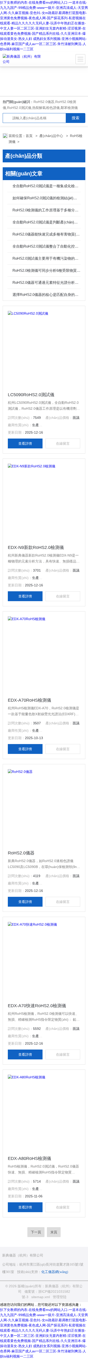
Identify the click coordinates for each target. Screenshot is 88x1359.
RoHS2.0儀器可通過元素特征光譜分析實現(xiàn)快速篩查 (46, 282)
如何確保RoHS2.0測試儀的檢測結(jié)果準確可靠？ (46, 198)
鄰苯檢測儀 (69, 108)
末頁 (53, 1232)
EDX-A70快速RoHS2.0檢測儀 (37, 1005)
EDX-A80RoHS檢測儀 (29, 1158)
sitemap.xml (40, 1297)
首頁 (29, 136)
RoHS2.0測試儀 (19, 108)
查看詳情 (25, 443)
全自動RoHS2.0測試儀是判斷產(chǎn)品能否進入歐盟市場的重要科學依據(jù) (46, 222)
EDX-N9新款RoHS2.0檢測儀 (36, 547)
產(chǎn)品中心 (51, 136)
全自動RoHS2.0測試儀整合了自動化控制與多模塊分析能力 (46, 246)
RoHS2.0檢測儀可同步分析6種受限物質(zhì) (46, 270)
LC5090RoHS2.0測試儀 (31, 394)
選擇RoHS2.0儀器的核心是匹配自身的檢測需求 (46, 294)
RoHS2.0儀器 (43, 102)
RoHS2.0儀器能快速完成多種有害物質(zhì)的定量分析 (46, 234)
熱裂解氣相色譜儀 (46, 108)
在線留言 (63, 443)
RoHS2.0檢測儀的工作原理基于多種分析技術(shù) (46, 210)
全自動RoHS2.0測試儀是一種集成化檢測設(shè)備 (46, 186)
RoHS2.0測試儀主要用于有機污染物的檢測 (46, 258)
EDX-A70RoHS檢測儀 (29, 700)
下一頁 (36, 1232)
